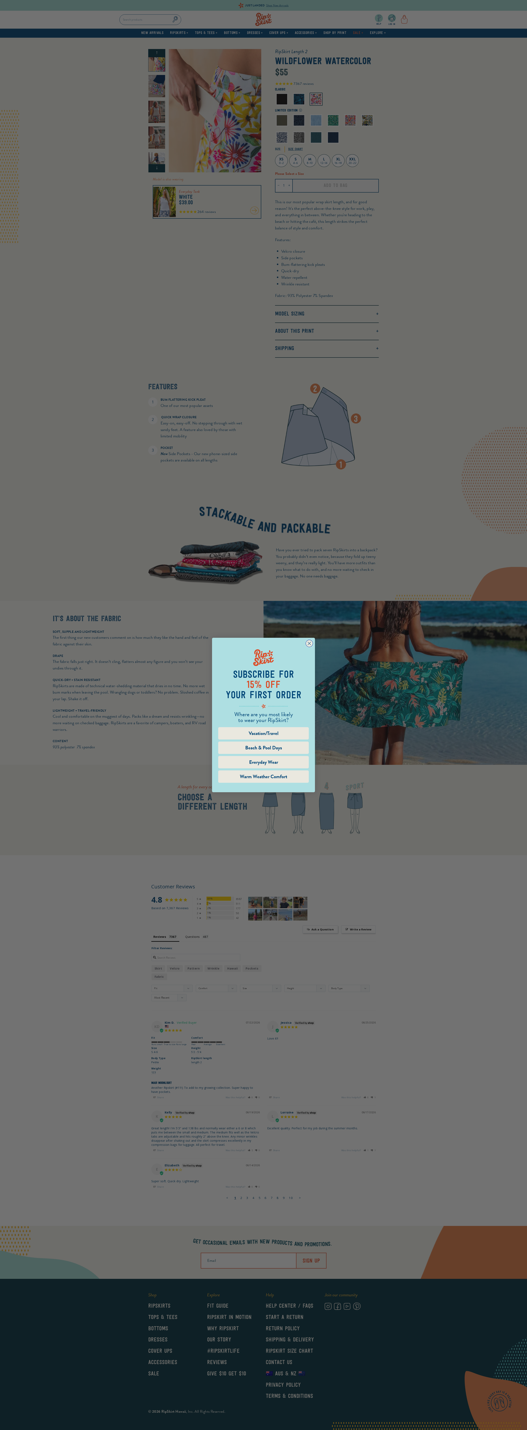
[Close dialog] (309, 643)
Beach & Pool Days (263, 747)
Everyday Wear (263, 762)
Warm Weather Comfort (263, 776)
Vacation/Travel (264, 733)
